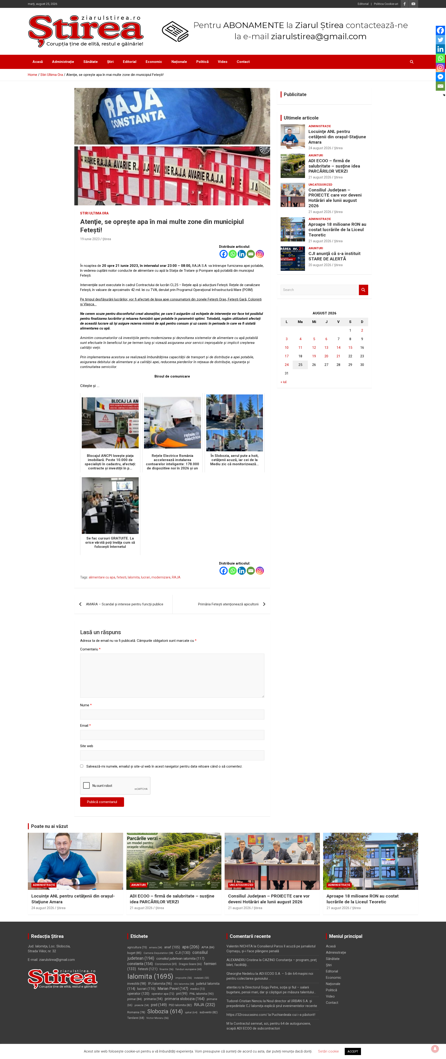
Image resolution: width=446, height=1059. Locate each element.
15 (350, 347)
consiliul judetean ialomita (180, 958)
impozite (183, 977)
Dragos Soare (190, 964)
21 (338, 356)
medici (197, 989)
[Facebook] (224, 254)
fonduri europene (189, 969)
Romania (136, 1012)
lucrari (145, 577)
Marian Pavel (172, 988)
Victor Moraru (157, 1018)
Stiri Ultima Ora (94, 213)
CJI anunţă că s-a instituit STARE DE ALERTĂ (334, 256)
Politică (202, 62)
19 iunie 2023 (90, 239)
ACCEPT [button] (353, 1051)
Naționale (179, 62)
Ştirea (106, 239)
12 (314, 347)
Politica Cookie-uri (386, 4)
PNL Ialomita (202, 993)
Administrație (63, 62)
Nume (86, 705)
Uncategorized (320, 184)
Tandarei (135, 1018)
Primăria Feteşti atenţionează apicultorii (228, 604)
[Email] (251, 254)
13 (326, 347)
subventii (209, 1012)
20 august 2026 (319, 265)
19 (314, 356)
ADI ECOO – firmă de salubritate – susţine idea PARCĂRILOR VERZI (334, 166)
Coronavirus (166, 964)
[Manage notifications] (435, 1049)
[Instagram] (260, 254)
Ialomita (134, 577)
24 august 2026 (319, 148)
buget (134, 953)
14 (338, 347)
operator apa (162, 993)
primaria (153, 999)
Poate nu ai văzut (49, 826)
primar (134, 999)
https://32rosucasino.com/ (246, 1015)
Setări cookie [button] (328, 1051)
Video (222, 62)
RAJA (176, 577)
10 (287, 347)
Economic (154, 62)
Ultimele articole (301, 118)
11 (300, 347)
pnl (181, 993)
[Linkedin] (242, 254)
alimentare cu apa (102, 577)
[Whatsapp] (233, 254)
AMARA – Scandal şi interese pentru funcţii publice (124, 604)
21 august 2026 (319, 177)
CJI (182, 953)
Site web (86, 746)
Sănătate (90, 62)
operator (138, 993)
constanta (140, 964)
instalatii (201, 977)
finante (167, 969)
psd (159, 1005)
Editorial (363, 4)
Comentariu (90, 649)
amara (155, 947)
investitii (136, 983)
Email (85, 725)
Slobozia (165, 1011)
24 (287, 365)
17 (287, 356)
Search (363, 290)
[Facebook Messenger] (440, 76)
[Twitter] (440, 39)
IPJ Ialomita (160, 983)
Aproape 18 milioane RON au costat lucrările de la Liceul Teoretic (337, 230)
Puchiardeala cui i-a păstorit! (293, 1015)
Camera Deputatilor (158, 953)
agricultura (137, 947)
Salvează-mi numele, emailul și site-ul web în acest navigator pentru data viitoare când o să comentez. (164, 766)
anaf (172, 947)
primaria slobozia (185, 998)
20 (326, 356)
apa (190, 946)
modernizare (161, 577)
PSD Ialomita (180, 1005)
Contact (243, 62)
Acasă (38, 62)
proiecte (141, 1005)
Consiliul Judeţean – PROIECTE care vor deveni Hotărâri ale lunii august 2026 (335, 197)
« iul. (284, 382)
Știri (110, 62)
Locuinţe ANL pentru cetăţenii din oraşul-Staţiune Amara (337, 137)
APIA (207, 947)
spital (191, 1012)
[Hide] (444, 95)
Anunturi (315, 155)
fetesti (121, 577)
